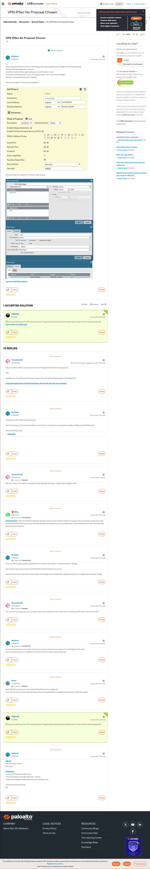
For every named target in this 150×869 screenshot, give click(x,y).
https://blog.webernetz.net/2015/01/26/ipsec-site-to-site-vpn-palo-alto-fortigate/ (36, 383)
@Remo (8, 761)
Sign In (129, 4)
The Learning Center (91, 837)
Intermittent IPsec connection (127, 137)
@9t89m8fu (10, 771)
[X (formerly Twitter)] (125, 824)
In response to (20, 480)
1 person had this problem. (17, 281)
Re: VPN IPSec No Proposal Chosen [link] (60, 22)
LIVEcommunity (10, 22)
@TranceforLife (11, 521)
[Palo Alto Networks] (22, 817)
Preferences (140, 864)
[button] (116, 864)
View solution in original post (16, 324)
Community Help (89, 833)
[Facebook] (133, 831)
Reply (102, 289)
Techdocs (86, 847)
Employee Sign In (140, 4)
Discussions (24, 22)
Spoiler (12, 434)
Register (119, 4)
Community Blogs (90, 828)
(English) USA (108, 4)
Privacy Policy (58, 864)
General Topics (38, 22)
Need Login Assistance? (136, 28)
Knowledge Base (89, 842)
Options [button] (103, 56)
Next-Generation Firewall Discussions (129, 140)
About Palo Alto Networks (15, 828)
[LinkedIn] (140, 824)
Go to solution (57, 50)
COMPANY (9, 823)
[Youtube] (133, 824)
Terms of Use (49, 833)
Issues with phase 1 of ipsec (126, 147)
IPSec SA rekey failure (124, 155)
